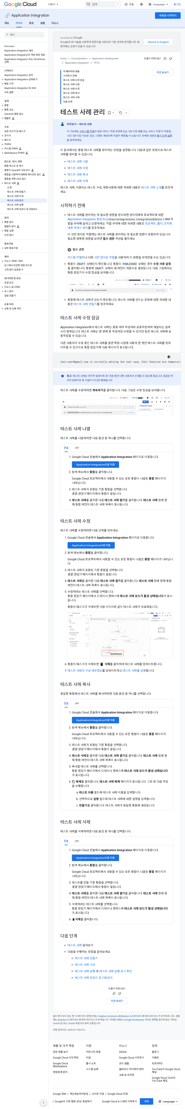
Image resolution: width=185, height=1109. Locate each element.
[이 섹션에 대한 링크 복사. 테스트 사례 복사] (94, 685)
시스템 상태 (92, 1069)
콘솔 (131, 4)
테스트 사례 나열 (78, 161)
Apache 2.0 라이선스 (68, 1019)
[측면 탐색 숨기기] (43, 1102)
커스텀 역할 (75, 257)
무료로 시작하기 (167, 15)
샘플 (42, 23)
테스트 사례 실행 (85, 971)
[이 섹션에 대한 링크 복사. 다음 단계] (81, 936)
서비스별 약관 (87, 131)
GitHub (123, 1051)
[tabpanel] (117, 481)
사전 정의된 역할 (104, 257)
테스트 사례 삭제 (78, 181)
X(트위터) (157, 1063)
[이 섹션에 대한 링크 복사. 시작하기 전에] (88, 206)
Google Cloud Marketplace (60, 1065)
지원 (88, 1057)
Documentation (79, 58)
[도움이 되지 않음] (170, 58)
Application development (105, 58)
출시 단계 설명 (164, 135)
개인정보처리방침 (79, 1093)
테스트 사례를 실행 (134, 670)
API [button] (77, 447)
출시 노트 (91, 1063)
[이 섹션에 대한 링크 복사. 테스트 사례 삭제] (94, 822)
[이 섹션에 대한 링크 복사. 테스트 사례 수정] (94, 521)
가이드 (19, 23)
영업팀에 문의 (60, 1072)
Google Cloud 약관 (117, 1093)
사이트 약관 (98, 1093)
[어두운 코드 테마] (169, 357)
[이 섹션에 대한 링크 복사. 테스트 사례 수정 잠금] (103, 318)
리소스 (55, 23)
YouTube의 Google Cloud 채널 (166, 1070)
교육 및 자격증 (126, 1074)
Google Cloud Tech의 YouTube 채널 (163, 1079)
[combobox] (103, 4)
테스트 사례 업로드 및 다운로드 (94, 977)
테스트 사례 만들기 (85, 304)
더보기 (51, 4)
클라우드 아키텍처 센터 (131, 1069)
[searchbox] (24, 34)
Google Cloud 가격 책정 (65, 1057)
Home (63, 58)
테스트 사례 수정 (78, 168)
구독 (146, 1101)
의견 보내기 (162, 72)
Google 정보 (59, 1093)
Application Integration (30, 15)
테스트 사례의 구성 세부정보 (85, 670)
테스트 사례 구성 (85, 964)
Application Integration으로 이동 (95, 464)
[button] (23, 79)
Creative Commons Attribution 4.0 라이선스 (120, 1016)
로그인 (177, 4)
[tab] (66, 447)
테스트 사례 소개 (151, 187)
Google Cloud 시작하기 (131, 1057)
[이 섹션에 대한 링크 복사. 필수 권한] (87, 249)
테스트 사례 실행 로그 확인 (115, 971)
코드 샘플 (124, 1063)
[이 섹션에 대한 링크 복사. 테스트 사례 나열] (94, 429)
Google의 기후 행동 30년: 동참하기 (73, 1101)
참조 (31, 23)
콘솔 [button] (66, 447)
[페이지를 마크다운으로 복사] (120, 113)
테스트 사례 (75, 945)
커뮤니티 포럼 (93, 1051)
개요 (6, 23)
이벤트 (155, 1057)
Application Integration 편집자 (87, 219)
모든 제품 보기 (60, 1051)
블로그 (155, 1051)
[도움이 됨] (165, 58)
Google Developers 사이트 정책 (140, 1019)
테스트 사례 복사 (78, 174)
